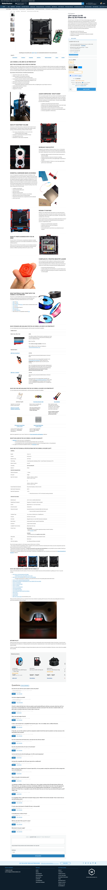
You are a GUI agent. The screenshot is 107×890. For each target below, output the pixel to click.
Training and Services (40, 6)
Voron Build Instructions (17, 589)
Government (39, 880)
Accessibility (61, 885)
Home (11, 11)
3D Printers (18, 6)
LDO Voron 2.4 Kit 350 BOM (18, 577)
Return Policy (61, 880)
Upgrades (32, 530)
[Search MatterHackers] (83, 3)
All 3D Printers (8, 9)
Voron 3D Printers (22, 9)
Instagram (88, 863)
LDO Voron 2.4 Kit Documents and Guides (21, 574)
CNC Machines (95, 6)
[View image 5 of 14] (12, 34)
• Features (23, 57)
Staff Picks (13, 6)
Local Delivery (62, 875)
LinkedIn (90, 863)
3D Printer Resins (88, 6)
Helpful (13, 693)
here (29, 311)
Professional (39, 875)
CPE (17, 303)
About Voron (15, 592)
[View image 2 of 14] (12, 20)
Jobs (59, 878)
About (59, 870)
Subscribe (65, 863)
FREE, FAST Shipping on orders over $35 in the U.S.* (10, 0)
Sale (8, 6)
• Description (14, 57)
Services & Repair (40, 882)
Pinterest (93, 863)
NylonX (16, 304)
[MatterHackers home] (7, 3)
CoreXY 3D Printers (55, 9)
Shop (37, 870)
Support (38, 878)
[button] (21, 3)
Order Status (61, 873)
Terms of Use (61, 884)
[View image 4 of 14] (12, 29)
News (37, 871)
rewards (80, 75)
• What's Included (48, 57)
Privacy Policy (62, 882)
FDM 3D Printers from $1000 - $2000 (32, 11)
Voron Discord (15, 593)
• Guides (63, 57)
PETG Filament (61, 6)
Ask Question (38, 855)
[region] (41, 32)
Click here (15, 440)
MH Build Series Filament (79, 6)
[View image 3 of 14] (12, 24)
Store (14, 11)
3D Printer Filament (25, 6)
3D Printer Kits (48, 9)
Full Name (14, 850)
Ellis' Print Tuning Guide (17, 596)
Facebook (83, 863)
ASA (36, 52)
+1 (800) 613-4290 (31, 0)
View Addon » (83, 45)
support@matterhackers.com (34, 347)
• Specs (56, 57)
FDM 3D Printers (15, 9)
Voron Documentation (17, 588)
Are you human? (25, 845)
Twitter (86, 863)
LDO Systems (71, 13)
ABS (33, 52)
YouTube (95, 863)
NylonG (21, 304)
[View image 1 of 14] (12, 15)
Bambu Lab (32, 6)
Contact (60, 871)
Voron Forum (15, 595)
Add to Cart (86, 89)
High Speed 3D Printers (30, 9)
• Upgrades (31, 57)
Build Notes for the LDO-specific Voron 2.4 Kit (23, 575)
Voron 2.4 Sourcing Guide (17, 584)
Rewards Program (63, 877)
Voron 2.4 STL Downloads (18, 586)
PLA (13, 310)
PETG (14, 303)
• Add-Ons (38, 57)
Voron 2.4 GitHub (16, 585)
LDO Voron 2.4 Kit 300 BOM (30, 577)
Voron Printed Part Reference (34, 360)
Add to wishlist (73, 38)
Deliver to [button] (81, 85)
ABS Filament (54, 6)
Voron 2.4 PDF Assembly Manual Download (21, 579)
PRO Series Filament (69, 6)
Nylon (14, 304)
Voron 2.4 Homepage (17, 582)
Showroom (39, 873)
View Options (32, 678)
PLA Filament (47, 6)
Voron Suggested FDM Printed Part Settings (21, 591)
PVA (13, 307)
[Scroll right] (63, 668)
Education (38, 877)
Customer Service (24, 0)
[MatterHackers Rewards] (70, 75)
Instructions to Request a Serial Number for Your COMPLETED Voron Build (27, 581)
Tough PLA (18, 310)
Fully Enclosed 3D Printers (40, 9)
